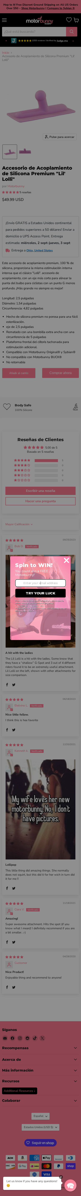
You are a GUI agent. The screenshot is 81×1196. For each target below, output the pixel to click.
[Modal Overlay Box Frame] (40, 598)
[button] (70, 1185)
